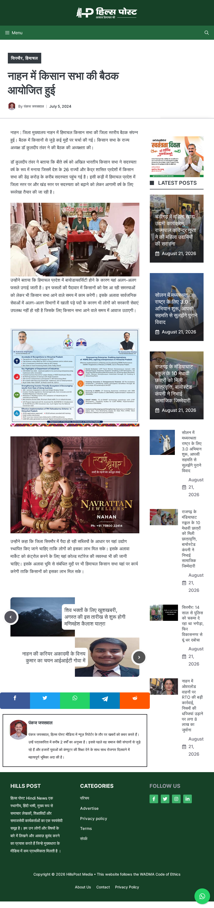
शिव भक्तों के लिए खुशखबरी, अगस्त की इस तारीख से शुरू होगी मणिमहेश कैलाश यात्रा (95, 617)
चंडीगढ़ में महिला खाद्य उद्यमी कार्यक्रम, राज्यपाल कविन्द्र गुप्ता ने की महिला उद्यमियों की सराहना (175, 230)
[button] (206, 33)
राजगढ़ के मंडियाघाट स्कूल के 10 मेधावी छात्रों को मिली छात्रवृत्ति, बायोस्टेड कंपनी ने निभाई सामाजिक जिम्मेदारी (191, 539)
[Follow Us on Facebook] (154, 799)
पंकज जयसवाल (34, 106)
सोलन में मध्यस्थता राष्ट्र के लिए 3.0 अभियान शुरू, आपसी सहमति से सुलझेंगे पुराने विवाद (176, 308)
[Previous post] (11, 617)
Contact (103, 887)
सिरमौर (17, 58)
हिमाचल (31, 58)
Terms (86, 828)
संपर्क (83, 838)
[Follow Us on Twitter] (165, 799)
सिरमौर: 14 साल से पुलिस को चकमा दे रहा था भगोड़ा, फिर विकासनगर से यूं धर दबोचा (193, 624)
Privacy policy (93, 818)
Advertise (89, 808)
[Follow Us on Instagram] (176, 799)
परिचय (84, 798)
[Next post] (139, 657)
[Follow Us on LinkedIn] (187, 799)
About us (83, 887)
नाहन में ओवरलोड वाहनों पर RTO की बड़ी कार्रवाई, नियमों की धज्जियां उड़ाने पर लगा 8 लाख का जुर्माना (192, 705)
